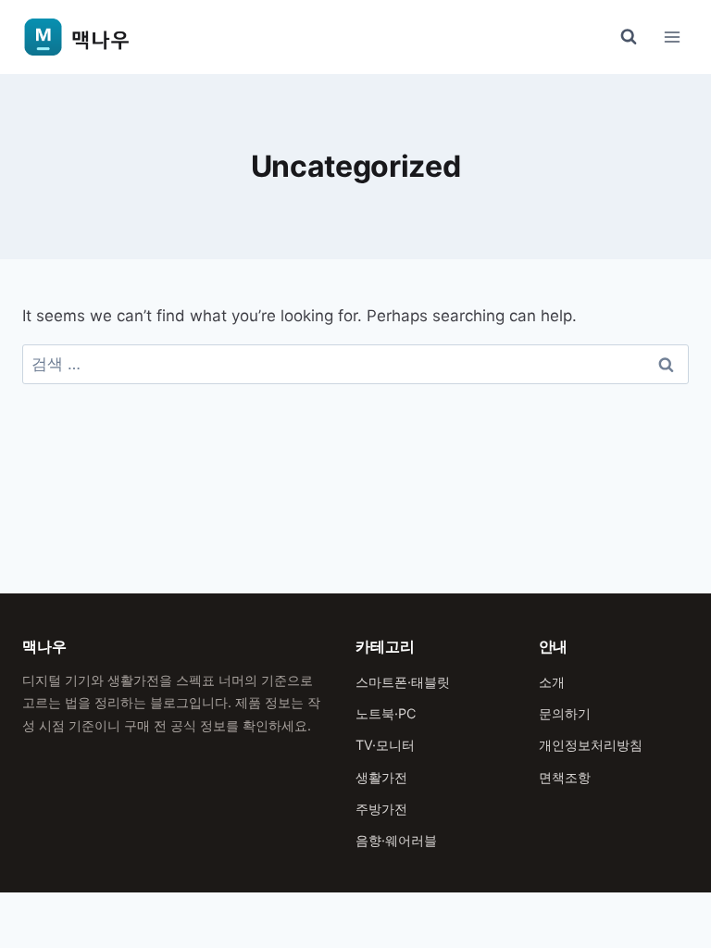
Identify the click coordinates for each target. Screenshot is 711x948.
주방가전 (381, 809)
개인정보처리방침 (590, 745)
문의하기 (565, 713)
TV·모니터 (385, 745)
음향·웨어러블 (396, 840)
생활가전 (381, 777)
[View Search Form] (628, 37)
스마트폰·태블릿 (403, 682)
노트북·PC (386, 713)
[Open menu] (672, 36)
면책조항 (565, 777)
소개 (552, 682)
